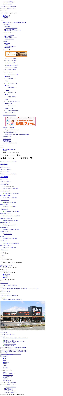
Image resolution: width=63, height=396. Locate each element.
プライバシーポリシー (11, 390)
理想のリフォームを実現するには (13, 30)
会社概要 (8, 43)
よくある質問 (9, 36)
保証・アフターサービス (11, 37)
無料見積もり (7, 16)
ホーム (4, 372)
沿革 (7, 44)
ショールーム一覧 (7, 4)
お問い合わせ (7, 15)
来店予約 (6, 17)
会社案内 (5, 41)
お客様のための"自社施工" (11, 28)
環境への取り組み (10, 39)
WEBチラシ (7, 139)
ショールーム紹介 (10, 142)
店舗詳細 (2, 255)
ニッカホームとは (7, 24)
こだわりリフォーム (9, 115)
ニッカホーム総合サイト (8, 1)
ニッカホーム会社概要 (8, 2)
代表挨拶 (8, 26)
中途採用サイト (9, 47)
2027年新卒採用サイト (11, 46)
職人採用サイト (9, 389)
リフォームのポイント (9, 69)
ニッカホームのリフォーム (14, 22)
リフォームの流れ (10, 35)
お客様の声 (7, 141)
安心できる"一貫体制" (11, 29)
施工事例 (7, 140)
